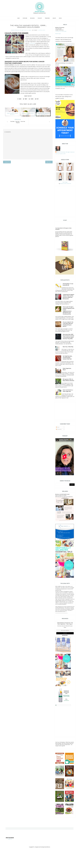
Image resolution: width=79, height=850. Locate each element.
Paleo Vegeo (65, 182)
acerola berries (32, 43)
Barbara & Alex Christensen (65, 183)
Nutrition (40, 30)
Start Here (25, 18)
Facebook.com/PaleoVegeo (60, 31)
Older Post (48, 162)
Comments (59, 429)
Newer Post (7, 162)
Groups (54, 18)
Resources (32, 18)
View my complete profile (60, 153)
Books (60, 18)
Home (18, 18)
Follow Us (10, 839)
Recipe (44, 30)
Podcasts (40, 18)
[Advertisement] (65, 411)
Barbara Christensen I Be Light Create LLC (19, 30)
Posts (58, 427)
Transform (47, 18)
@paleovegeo (58, 33)
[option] (12, 112)
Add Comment (34, 30)
